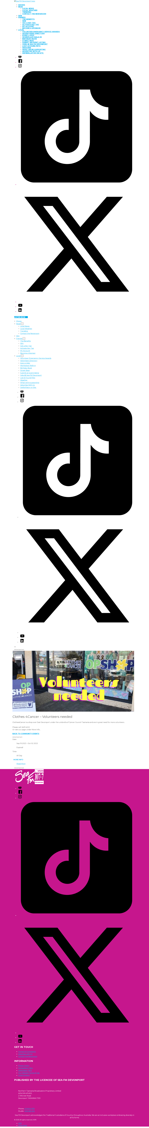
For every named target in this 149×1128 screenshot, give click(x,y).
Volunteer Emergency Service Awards (41, 32)
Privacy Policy (23, 1066)
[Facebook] (20, 62)
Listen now (19, 317)
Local (21, 30)
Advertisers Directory (33, 33)
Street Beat (28, 41)
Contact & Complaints (27, 1052)
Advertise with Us (25, 1054)
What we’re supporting (34, 50)
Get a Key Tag (29, 23)
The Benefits (28, 19)
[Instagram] (20, 67)
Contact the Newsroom (34, 14)
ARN (20, 1123)
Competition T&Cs (25, 1068)
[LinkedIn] (20, 311)
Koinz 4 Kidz (28, 35)
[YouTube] (20, 307)
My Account (28, 26)
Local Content (24, 1075)
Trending (26, 12)
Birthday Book (29, 39)
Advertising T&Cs (25, 1070)
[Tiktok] (76, 185)
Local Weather (29, 10)
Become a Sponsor (31, 28)
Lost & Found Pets (31, 46)
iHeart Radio (22, 1125)
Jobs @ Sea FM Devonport (35, 44)
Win (20, 16)
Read (20, 7)
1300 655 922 (29, 1111)
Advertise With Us (31, 51)
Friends (22, 17)
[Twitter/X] (76, 302)
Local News (28, 8)
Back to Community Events (25, 734)
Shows (21, 5)
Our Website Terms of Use (29, 1073)
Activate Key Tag (30, 25)
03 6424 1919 (29, 1109)
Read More (21, 764)
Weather (26, 48)
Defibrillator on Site (33, 53)
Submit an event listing (34, 42)
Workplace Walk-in (32, 37)
